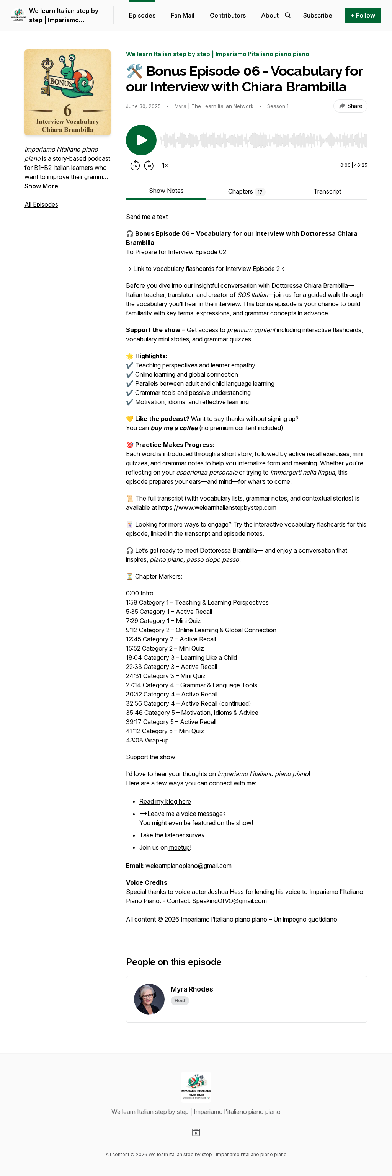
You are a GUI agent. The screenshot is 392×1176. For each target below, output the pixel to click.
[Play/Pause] (141, 140)
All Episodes (41, 204)
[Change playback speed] (165, 165)
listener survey (185, 835)
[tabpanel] (247, 571)
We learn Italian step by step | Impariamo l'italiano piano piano (63, 15)
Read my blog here (165, 801)
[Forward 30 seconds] (149, 165)
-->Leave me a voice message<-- (185, 813)
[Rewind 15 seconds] (135, 165)
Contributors (228, 15)
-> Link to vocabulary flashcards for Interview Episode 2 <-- (209, 268)
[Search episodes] (288, 15)
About (270, 15)
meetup (179, 847)
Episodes (142, 15)
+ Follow (363, 15)
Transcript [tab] (327, 191)
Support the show (150, 757)
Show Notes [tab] (166, 190)
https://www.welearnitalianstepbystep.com (217, 507)
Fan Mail (182, 15)
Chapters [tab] (245, 191)
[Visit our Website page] (196, 1132)
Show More (41, 186)
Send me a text (147, 216)
